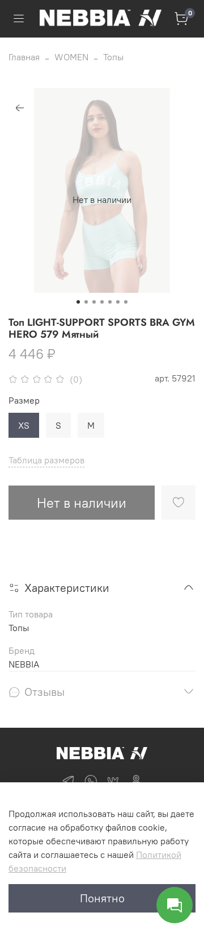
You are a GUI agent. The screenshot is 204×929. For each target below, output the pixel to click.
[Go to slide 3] (94, 302)
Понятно (102, 898)
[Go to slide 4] (102, 302)
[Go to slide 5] (110, 302)
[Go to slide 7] (126, 302)
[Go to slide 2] (86, 302)
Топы (113, 57)
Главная (24, 57)
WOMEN (71, 57)
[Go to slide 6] (118, 302)
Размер (24, 400)
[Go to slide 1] (78, 302)
